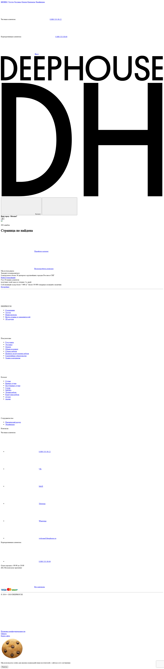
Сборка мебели (11, 351)
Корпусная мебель (12, 395)
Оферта (4, 634)
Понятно (4, 667)
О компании (10, 310)
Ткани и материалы (12, 358)
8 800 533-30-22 (56, 19)
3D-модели (9, 319)
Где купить (9, 342)
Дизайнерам (40, 2)
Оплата (24, 2)
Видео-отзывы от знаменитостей (17, 317)
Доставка (17, 2)
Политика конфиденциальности (13, 631)
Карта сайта (5, 636)
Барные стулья (10, 383)
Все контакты (39, 587)
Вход (37, 54)
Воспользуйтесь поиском (43, 269)
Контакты (31, 2)
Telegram (42, 504)
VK (40, 469)
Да (3, 218)
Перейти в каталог (41, 251)
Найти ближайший (8, 278)
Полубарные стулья (12, 386)
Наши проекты (11, 315)
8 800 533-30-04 (61, 37)
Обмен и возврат (11, 349)
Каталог (38, 214)
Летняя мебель (10, 392)
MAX (41, 486)
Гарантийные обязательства (16, 356)
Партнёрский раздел (13, 422)
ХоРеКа (8, 390)
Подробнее (5, 287)
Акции (8, 399)
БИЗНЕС (4, 2)
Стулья (8, 381)
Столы (7, 388)
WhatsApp (42, 521)
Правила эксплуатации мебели (17, 353)
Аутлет (8, 397)
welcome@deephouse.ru (47, 538)
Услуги (11, 2)
